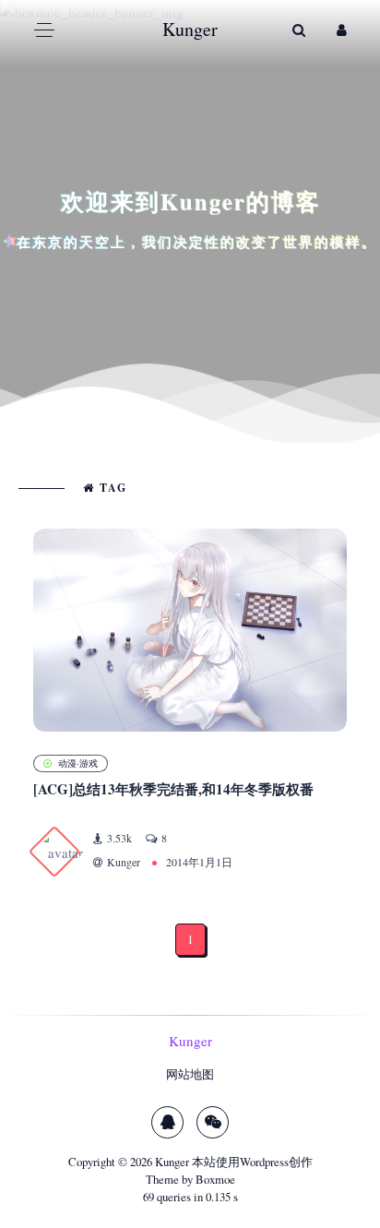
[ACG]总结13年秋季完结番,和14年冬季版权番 (173, 789)
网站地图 (190, 1074)
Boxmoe (215, 1179)
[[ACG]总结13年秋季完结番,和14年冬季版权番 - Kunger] (190, 630)
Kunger (172, 1161)
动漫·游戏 (78, 763)
